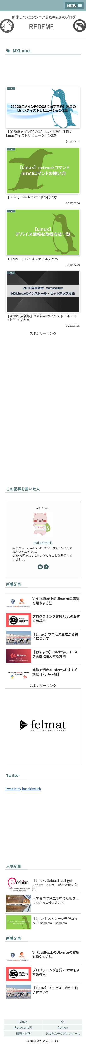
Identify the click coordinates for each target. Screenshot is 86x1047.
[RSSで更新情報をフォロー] (46, 566)
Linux (23, 1021)
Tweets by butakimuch (23, 788)
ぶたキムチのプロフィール (62, 1033)
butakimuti (43, 542)
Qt (62, 1021)
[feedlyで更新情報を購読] (40, 566)
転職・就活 (23, 1033)
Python (63, 1027)
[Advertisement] (43, 68)
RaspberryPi (23, 1027)
